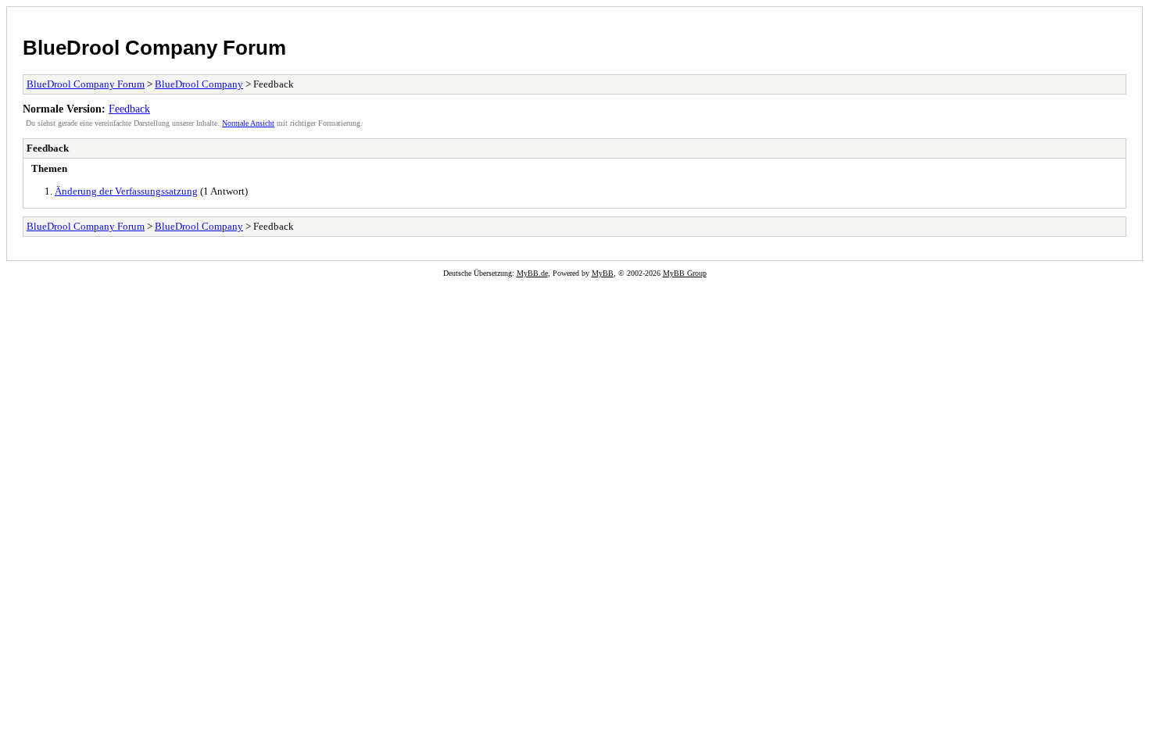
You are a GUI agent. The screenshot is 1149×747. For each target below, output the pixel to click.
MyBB (603, 273)
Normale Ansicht (248, 123)
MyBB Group (685, 273)
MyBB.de (532, 273)
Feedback (129, 108)
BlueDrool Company (199, 84)
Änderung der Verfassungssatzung (126, 191)
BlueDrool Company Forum (154, 47)
